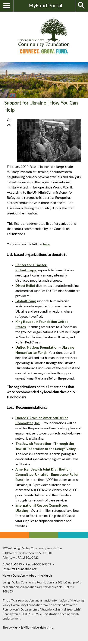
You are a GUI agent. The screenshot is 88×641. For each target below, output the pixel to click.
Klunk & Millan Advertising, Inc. (33, 627)
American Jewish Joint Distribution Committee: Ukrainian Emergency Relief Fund (47, 474)
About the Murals (41, 575)
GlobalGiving (25, 301)
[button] (79, 6)
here (46, 244)
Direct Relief (25, 285)
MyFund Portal (45, 5)
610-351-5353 (12, 564)
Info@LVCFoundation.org (20, 569)
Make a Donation (14, 575)
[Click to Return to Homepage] (44, 52)
